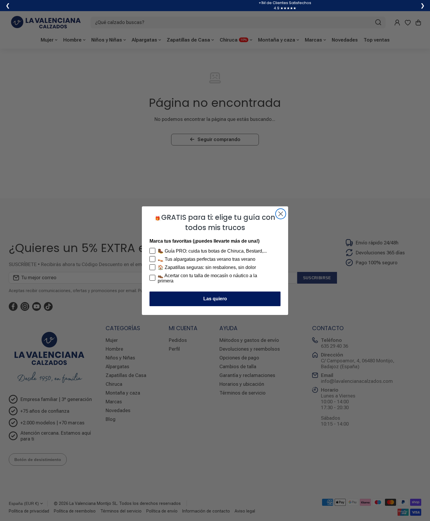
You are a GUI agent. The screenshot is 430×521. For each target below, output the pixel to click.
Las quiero (215, 298)
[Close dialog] (281, 214)
